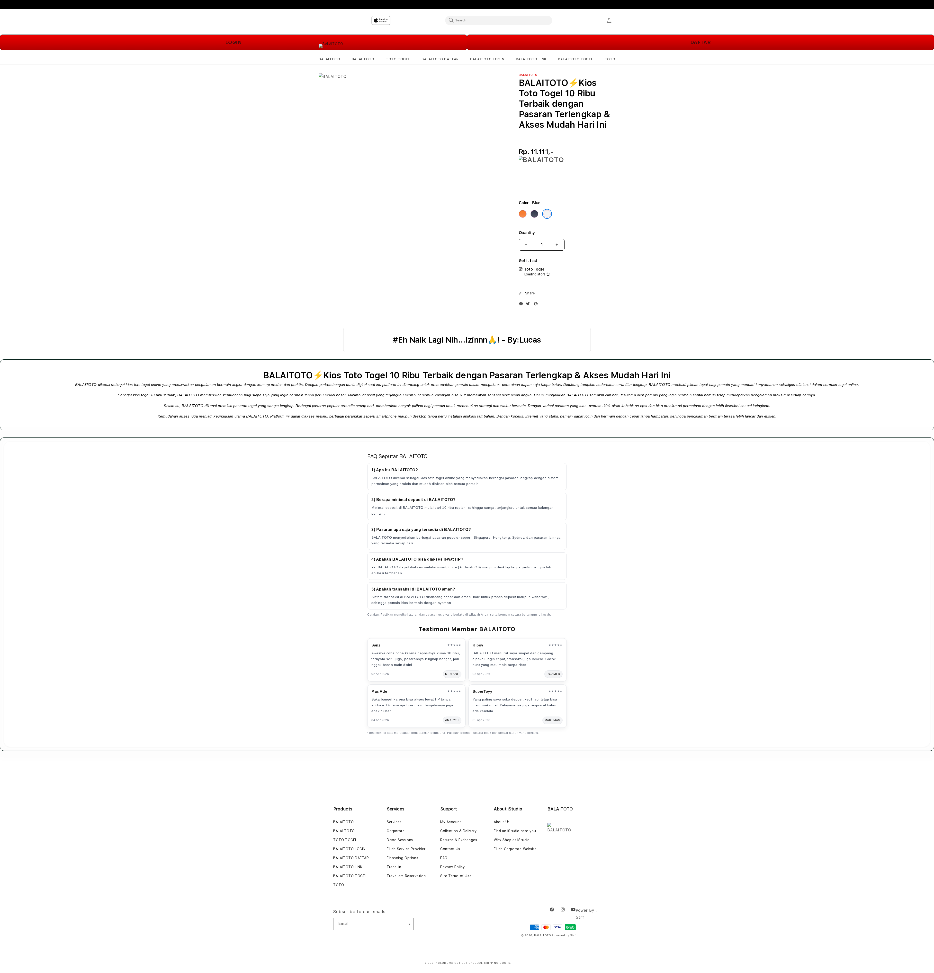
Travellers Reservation (406, 876)
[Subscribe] (408, 924)
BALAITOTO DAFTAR (351, 858)
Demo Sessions (400, 840)
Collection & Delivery (458, 831)
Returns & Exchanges (458, 840)
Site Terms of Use (455, 876)
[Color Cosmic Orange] (523, 214)
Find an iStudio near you (515, 831)
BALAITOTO (86, 384)
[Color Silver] (547, 214)
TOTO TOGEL (345, 840)
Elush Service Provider (406, 849)
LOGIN (233, 42)
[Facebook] (522, 304)
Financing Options (402, 858)
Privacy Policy (452, 867)
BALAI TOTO (344, 831)
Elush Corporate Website (515, 849)
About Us (502, 822)
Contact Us (450, 849)
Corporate (395, 831)
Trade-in (394, 867)
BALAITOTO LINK (347, 867)
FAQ (444, 858)
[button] (329, 59)
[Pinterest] (537, 304)
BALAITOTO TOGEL (350, 876)
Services (394, 822)
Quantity (527, 232)
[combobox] (498, 20)
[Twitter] (529, 304)
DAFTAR (700, 42)
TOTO (338, 885)
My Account (450, 822)
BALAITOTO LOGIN (349, 849)
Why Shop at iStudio (512, 840)
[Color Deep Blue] (534, 214)
